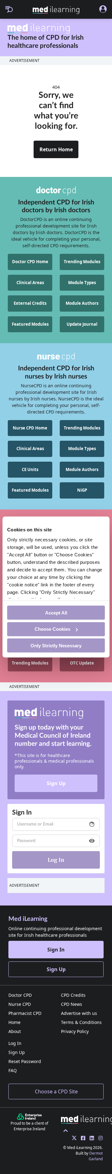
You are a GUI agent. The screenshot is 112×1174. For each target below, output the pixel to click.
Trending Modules (82, 261)
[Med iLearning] (56, 10)
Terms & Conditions (81, 1022)
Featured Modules (30, 324)
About (14, 1031)
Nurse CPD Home (30, 428)
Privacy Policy (75, 1031)
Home (14, 1022)
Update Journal (82, 324)
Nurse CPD (19, 1004)
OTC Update (82, 663)
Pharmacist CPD (24, 1013)
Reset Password (24, 1061)
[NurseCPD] (56, 357)
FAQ (12, 1070)
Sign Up (56, 783)
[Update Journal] (99, 1138)
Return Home (56, 149)
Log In (14, 1043)
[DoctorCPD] (56, 190)
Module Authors (82, 303)
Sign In (56, 949)
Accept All (56, 612)
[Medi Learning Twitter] (73, 1138)
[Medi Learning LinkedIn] (90, 1138)
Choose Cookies (52, 629)
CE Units (30, 469)
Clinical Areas (30, 282)
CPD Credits (73, 995)
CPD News (71, 1004)
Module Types (82, 282)
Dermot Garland (96, 1156)
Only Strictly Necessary (56, 645)
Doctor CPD (20, 995)
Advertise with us (79, 1013)
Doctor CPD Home (30, 261)
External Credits (30, 303)
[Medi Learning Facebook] (81, 1138)
